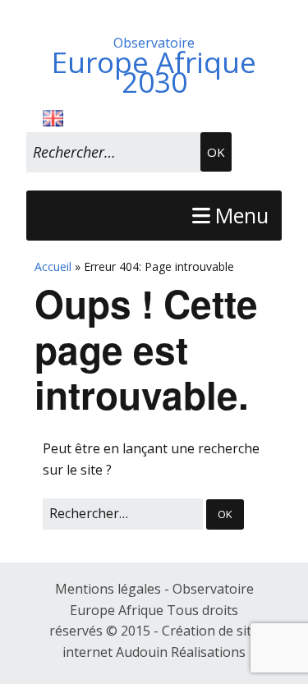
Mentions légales (109, 589)
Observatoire (154, 63)
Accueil (52, 266)
